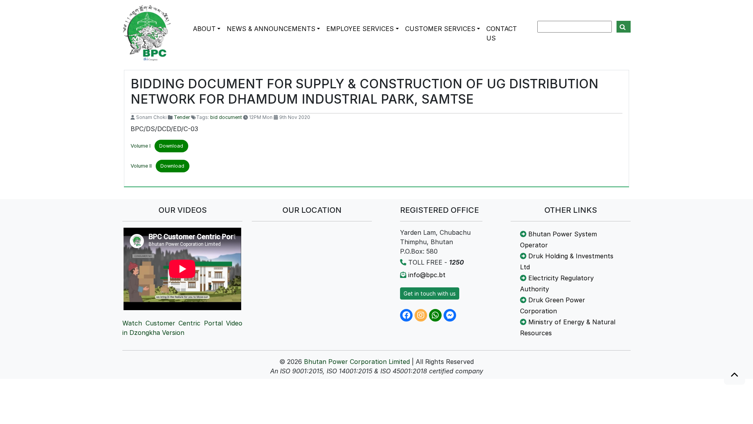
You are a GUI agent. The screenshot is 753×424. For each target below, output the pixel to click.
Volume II (141, 166)
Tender (182, 117)
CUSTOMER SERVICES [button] (440, 29)
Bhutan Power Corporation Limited (357, 362)
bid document (226, 117)
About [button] (204, 29)
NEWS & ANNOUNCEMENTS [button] (271, 29)
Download (171, 146)
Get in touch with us (430, 293)
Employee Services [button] (360, 29)
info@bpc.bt (427, 275)
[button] (734, 375)
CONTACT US (501, 33)
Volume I (141, 146)
